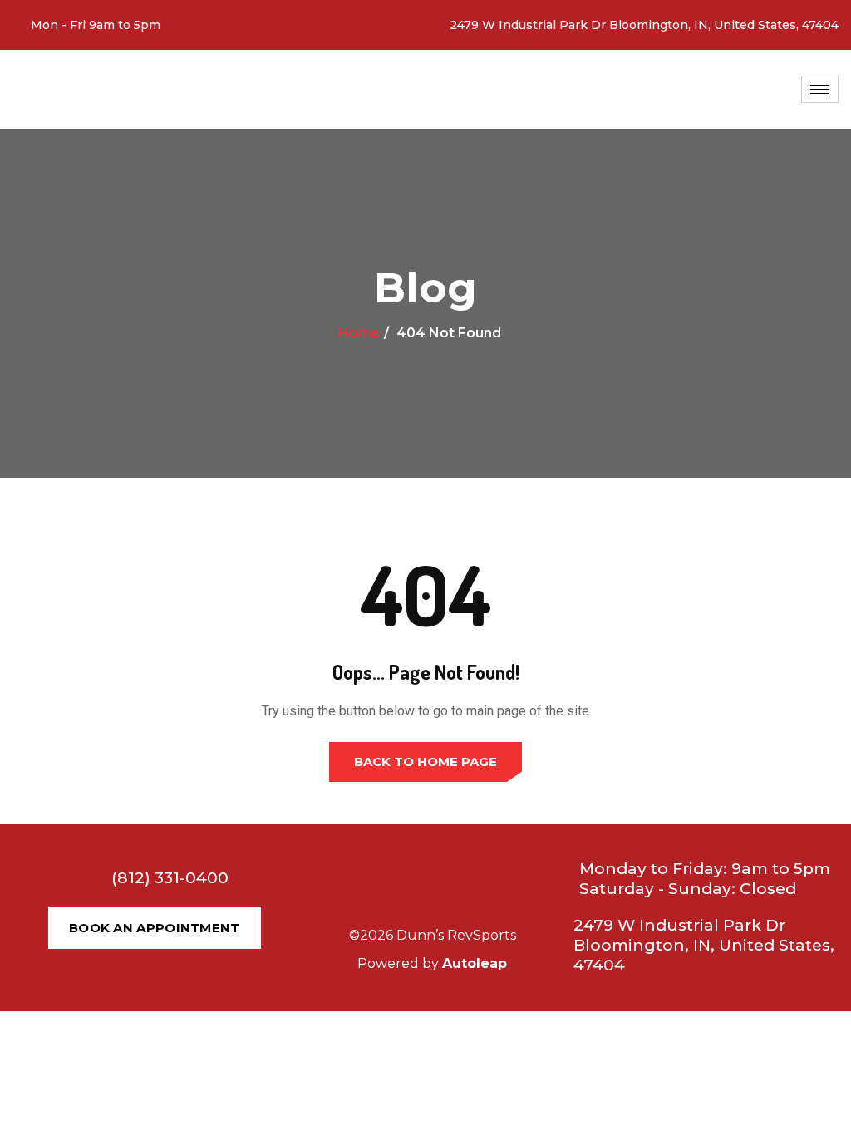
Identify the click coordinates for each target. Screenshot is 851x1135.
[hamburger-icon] (820, 89)
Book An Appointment (154, 928)
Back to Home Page (425, 761)
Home (358, 333)
